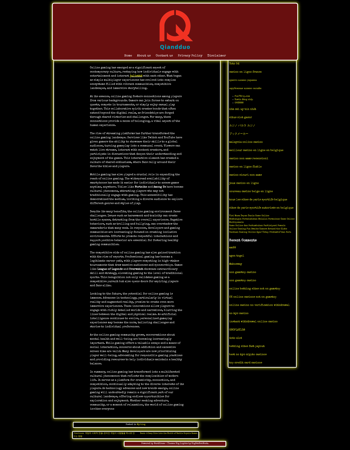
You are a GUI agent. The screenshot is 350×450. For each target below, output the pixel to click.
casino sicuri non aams (245, 175)
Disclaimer (216, 55)
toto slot (235, 338)
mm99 (232, 247)
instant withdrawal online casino (253, 321)
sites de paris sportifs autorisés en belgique (261, 208)
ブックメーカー (238, 134)
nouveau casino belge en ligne (251, 191)
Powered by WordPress (153, 443)
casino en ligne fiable (245, 167)
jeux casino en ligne (244, 183)
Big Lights (182, 443)
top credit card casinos (245, 362)
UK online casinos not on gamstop (252, 297)
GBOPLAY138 (237, 330)
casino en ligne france (245, 72)
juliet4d (136, 76)
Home (128, 55)
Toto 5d (234, 63)
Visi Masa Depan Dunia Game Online (249, 216)
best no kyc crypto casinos (248, 354)
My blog (141, 424)
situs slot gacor (240, 117)
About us (144, 55)
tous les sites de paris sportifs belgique (258, 199)
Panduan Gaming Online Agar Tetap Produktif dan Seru (260, 232)
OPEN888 (239, 103)
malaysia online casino (246, 142)
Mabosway (235, 264)
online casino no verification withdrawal (259, 305)
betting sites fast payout (247, 346)
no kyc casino (239, 313)
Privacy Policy (190, 55)
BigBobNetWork (200, 443)
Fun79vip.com (242, 96)
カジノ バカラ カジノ (242, 125)
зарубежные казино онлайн (245, 88)
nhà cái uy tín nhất (242, 109)
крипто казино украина (243, 80)
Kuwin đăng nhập (244, 100)
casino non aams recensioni (248, 158)
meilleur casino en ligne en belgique (256, 150)
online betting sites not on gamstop (254, 288)
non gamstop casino (242, 272)
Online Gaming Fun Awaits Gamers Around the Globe (258, 229)
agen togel (236, 256)
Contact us (164, 55)
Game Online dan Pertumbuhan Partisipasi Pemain (257, 226)
